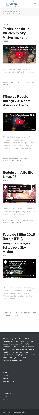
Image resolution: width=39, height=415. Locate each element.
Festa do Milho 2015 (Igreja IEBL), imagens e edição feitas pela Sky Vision (19, 243)
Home (13, 13)
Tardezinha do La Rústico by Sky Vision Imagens (16, 33)
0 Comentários (26, 158)
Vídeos (5, 41)
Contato (6, 376)
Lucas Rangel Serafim (14, 161)
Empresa (6, 378)
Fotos (5, 397)
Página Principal (8, 381)
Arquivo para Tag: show (11, 11)
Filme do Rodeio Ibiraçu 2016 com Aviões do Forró (16, 100)
